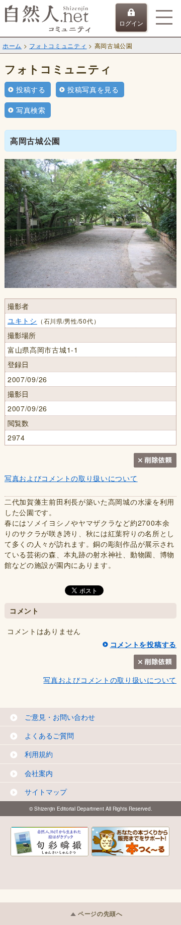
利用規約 (39, 754)
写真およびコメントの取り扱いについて (71, 478)
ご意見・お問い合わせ (60, 717)
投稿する (31, 89)
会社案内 (39, 773)
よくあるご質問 (49, 735)
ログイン (131, 23)
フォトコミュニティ (57, 45)
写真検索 (31, 110)
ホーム (12, 45)
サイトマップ (46, 792)
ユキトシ (22, 321)
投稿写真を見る (93, 89)
